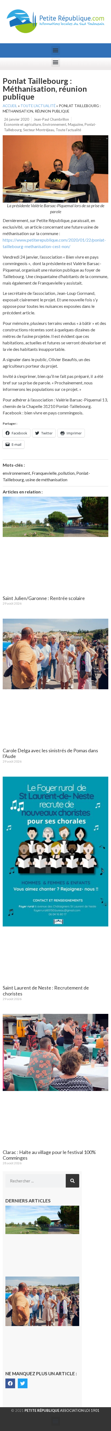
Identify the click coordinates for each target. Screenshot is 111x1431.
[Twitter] (22, 1383)
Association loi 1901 (62, 1410)
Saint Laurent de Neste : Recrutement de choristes (46, 991)
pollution (66, 473)
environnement (16, 473)
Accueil (10, 106)
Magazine (75, 124)
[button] (55, 50)
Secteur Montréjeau (38, 130)
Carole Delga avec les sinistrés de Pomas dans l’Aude (50, 753)
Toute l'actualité (68, 130)
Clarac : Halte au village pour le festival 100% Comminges (49, 1155)
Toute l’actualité (38, 106)
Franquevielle (44, 473)
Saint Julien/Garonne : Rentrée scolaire (44, 598)
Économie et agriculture (22, 124)
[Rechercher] (72, 1181)
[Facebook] (10, 1383)
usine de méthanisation (46, 479)
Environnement (54, 124)
